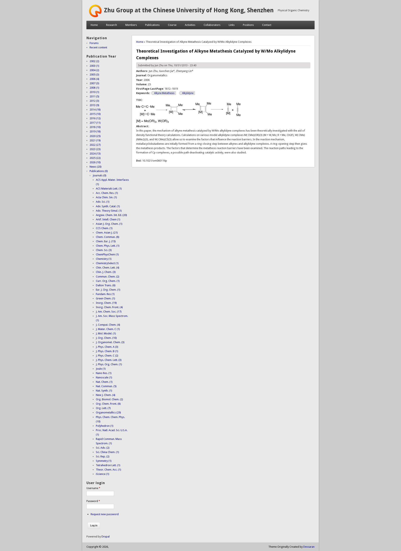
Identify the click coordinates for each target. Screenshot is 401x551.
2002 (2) (94, 61)
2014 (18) (95, 109)
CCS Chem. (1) (104, 228)
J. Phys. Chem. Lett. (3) (109, 359)
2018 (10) (95, 127)
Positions (248, 24)
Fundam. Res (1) (105, 294)
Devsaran (309, 546)
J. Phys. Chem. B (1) (107, 351)
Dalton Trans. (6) (105, 285)
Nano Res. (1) (104, 373)
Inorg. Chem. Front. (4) (109, 307)
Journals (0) (99, 175)
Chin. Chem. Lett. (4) (107, 267)
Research (111, 24)
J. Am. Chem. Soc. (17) (109, 311)
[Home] (95, 16)
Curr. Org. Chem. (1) (108, 280)
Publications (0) (99, 171)
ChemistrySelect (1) (107, 263)
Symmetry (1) (104, 460)
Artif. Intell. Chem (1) (108, 219)
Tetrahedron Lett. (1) (108, 465)
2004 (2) (94, 70)
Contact (266, 24)
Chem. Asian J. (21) (107, 232)
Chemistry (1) (104, 258)
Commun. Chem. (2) (107, 276)
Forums (94, 43)
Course (172, 24)
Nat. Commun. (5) (106, 386)
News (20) (96, 166)
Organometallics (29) (108, 412)
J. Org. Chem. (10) (106, 337)
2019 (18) (95, 131)
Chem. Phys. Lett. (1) (107, 245)
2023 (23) (95, 149)
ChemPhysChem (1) (107, 254)
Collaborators (212, 24)
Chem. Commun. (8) (107, 236)
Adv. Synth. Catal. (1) (108, 206)
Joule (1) (101, 368)
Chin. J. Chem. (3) (106, 272)
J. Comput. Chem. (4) (108, 324)
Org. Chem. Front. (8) (108, 403)
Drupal (106, 536)
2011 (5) (94, 96)
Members (131, 24)
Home (94, 24)
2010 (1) (94, 92)
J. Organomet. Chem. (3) (110, 342)
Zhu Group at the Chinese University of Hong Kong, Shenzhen (189, 10)
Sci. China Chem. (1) (107, 452)
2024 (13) (95, 153)
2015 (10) (95, 113)
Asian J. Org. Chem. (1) (109, 223)
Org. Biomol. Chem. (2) (109, 399)
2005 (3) (94, 74)
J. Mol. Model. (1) (106, 333)
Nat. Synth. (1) (104, 390)
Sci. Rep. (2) (102, 456)
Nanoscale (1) (104, 377)
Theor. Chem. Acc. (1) (108, 469)
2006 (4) (94, 78)
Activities (190, 24)
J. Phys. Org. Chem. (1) (109, 364)
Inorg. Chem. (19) (106, 302)
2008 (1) (94, 87)
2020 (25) (95, 136)
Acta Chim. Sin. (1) (106, 197)
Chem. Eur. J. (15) (106, 241)
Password (93, 501)
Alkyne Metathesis (164, 93)
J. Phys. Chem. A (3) (107, 346)
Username (93, 488)
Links (232, 24)
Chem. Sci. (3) (104, 250)
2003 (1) (94, 65)
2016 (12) (95, 118)
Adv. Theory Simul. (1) (109, 210)
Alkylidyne (187, 93)
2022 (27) (95, 144)
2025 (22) (95, 157)
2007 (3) (94, 83)
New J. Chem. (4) (105, 395)
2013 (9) (94, 105)
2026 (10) (95, 162)
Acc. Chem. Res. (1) (107, 193)
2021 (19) (95, 140)
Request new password (105, 514)
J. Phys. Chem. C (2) (107, 355)
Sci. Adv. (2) (102, 447)
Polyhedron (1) (104, 425)
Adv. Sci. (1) (102, 201)
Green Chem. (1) (105, 298)
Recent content (98, 47)
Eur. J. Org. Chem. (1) (108, 289)
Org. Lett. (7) (103, 408)
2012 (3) (94, 100)
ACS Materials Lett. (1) (109, 188)
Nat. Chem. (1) (104, 381)
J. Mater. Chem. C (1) (108, 329)
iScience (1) (102, 474)
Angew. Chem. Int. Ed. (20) (111, 215)
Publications (152, 24)
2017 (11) (95, 122)
